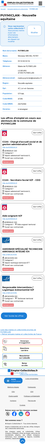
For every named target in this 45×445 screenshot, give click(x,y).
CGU (13, 392)
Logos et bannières (31, 379)
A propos (13, 401)
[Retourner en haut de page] (22, 441)
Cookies (22, 405)
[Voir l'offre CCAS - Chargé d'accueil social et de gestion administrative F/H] (22, 147)
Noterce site (24, 364)
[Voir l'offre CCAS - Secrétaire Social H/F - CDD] (22, 184)
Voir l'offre (37, 133)
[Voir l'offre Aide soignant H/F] (22, 218)
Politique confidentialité (32, 396)
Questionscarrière (24, 349)
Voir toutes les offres (13, 316)
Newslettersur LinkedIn (24, 357)
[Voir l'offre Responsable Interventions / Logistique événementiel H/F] (22, 291)
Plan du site (32, 401)
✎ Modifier (34, 30)
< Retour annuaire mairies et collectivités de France (21, 334)
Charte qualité (13, 396)
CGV (31, 392)
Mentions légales (13, 387)
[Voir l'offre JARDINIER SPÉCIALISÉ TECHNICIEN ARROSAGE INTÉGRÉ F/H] (22, 254)
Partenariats (32, 387)
